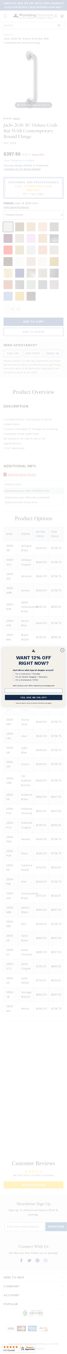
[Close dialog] (62, 650)
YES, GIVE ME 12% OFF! (33, 697)
